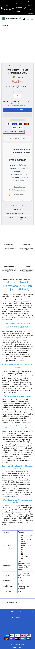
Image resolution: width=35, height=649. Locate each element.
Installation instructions (17, 213)
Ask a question (17, 205)
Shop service (17, 617)
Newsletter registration (17, 630)
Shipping (17, 86)
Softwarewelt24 (17, 65)
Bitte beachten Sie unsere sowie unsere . (17, 103)
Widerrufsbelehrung (17, 105)
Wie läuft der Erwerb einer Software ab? (17, 218)
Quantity (17, 92)
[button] (17, 115)
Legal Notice (17, 209)
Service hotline (17, 611)
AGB (30, 101)
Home (4, 25)
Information (17, 624)
